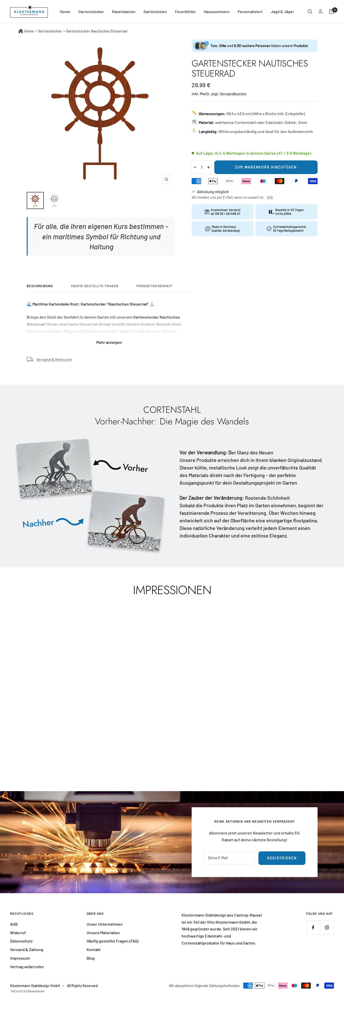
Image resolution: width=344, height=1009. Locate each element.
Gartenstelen (155, 11)
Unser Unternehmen (105, 924)
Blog (91, 958)
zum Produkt (28, 737)
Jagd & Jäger (282, 11)
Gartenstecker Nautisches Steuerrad (96, 31)
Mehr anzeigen (109, 342)
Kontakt (94, 949)
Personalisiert (250, 11)
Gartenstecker (91, 11)
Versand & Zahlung (26, 949)
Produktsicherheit (154, 286)
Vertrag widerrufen (27, 966)
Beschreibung (40, 286)
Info (270, 197)
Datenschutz (21, 940)
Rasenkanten (123, 11)
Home (65, 11)
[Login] (320, 11)
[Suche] (310, 11)
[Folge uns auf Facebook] (313, 927)
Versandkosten (233, 93)
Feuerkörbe (185, 11)
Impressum (20, 958)
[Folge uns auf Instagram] (327, 927)
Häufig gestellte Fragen (94, 286)
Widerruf (18, 932)
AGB (14, 924)
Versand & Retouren (54, 359)
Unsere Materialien (103, 932)
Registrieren (282, 858)
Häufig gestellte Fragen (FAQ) (113, 940)
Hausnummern (217, 11)
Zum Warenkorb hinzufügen (266, 167)
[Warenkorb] (331, 11)
